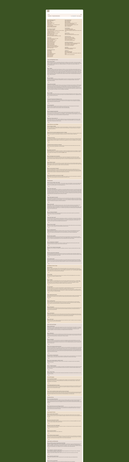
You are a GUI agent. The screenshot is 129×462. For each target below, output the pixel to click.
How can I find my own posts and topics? (70, 40)
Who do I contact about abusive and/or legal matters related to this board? (73, 53)
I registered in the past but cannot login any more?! (53, 24)
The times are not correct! (50, 31)
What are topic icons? (50, 56)
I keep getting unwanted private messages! (70, 29)
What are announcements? (50, 54)
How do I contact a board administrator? (70, 54)
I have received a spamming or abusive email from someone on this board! (73, 31)
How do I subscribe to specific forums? (69, 44)
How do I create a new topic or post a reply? (52, 38)
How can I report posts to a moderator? (52, 45)
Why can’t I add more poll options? (51, 41)
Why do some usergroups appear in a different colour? (71, 24)
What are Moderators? (67, 21)
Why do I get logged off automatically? (52, 26)
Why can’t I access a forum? (50, 43)
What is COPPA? (49, 21)
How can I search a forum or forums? (69, 37)
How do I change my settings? (51, 29)
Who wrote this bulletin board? (68, 51)
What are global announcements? (51, 53)
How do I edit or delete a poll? (51, 42)
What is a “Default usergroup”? (68, 25)
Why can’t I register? (49, 22)
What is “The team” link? (68, 26)
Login (48, 10)
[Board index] (68, 5)
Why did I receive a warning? (50, 44)
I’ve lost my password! (50, 25)
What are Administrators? (68, 20)
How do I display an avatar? (50, 34)
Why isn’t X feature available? (68, 52)
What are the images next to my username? (52, 33)
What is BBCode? (49, 50)
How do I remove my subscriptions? (69, 45)
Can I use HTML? (49, 51)
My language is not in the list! (50, 32)
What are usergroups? (67, 22)
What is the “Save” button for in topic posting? (52, 46)
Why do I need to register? (50, 20)
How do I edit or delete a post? (51, 39)
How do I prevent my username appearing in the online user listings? (55, 30)
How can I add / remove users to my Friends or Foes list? (72, 34)
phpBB (63, 152)
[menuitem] (48, 14)
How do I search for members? (68, 39)
